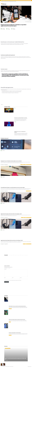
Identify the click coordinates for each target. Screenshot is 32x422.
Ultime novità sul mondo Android (28, 164)
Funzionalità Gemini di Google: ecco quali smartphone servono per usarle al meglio (13, 187)
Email (13, 277)
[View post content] (16, 14)
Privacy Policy (29, 366)
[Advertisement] (16, 36)
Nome (5, 277)
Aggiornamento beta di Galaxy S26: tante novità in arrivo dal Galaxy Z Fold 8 (12, 240)
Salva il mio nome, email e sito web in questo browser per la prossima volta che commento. (13, 280)
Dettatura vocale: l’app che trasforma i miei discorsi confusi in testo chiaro (17, 319)
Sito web (20, 277)
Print (2, 104)
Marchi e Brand (24, 164)
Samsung (24, 217)
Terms (30, 366)
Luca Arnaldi (3, 150)
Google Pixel (21, 164)
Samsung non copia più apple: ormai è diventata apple (15, 332)
